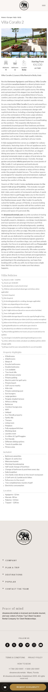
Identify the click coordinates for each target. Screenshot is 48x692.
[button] (24, 40)
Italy (14, 17)
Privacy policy (35, 657)
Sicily (19, 17)
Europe (9, 17)
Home (3, 17)
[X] (14, 645)
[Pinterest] (21, 645)
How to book (24, 664)
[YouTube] (41, 645)
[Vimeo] (27, 645)
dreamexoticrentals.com (13, 215)
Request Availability (28, 687)
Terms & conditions (15, 657)
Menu (43, 5)
